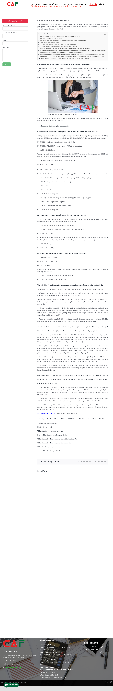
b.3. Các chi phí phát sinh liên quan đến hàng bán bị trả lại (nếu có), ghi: (58, 46)
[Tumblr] (92, 462)
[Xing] (101, 462)
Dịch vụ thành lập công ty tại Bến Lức (49, 451)
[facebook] (105, 682)
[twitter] (108, 682)
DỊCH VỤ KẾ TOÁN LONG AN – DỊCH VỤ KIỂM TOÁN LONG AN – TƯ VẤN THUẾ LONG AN (64, 58)
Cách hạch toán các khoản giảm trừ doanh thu (52, 38)
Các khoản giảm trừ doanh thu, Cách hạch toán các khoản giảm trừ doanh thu (60, 36)
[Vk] (98, 462)
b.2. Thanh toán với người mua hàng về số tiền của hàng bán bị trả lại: (58, 44)
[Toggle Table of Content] (104, 34)
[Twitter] (81, 462)
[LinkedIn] (87, 462)
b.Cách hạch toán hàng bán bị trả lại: (49, 42)
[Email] (104, 462)
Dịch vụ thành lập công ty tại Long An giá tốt (52, 435)
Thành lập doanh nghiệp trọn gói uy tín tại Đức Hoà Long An (57, 439)
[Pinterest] (95, 462)
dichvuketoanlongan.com (13, 667)
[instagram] (111, 682)
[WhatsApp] (90, 462)
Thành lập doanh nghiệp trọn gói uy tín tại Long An (54, 443)
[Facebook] (78, 462)
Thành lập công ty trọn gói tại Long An (50, 431)
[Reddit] (84, 462)
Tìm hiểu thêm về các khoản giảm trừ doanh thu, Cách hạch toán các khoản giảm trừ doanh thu (65, 48)
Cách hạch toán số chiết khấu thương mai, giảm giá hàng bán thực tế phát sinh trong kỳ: (63, 40)
